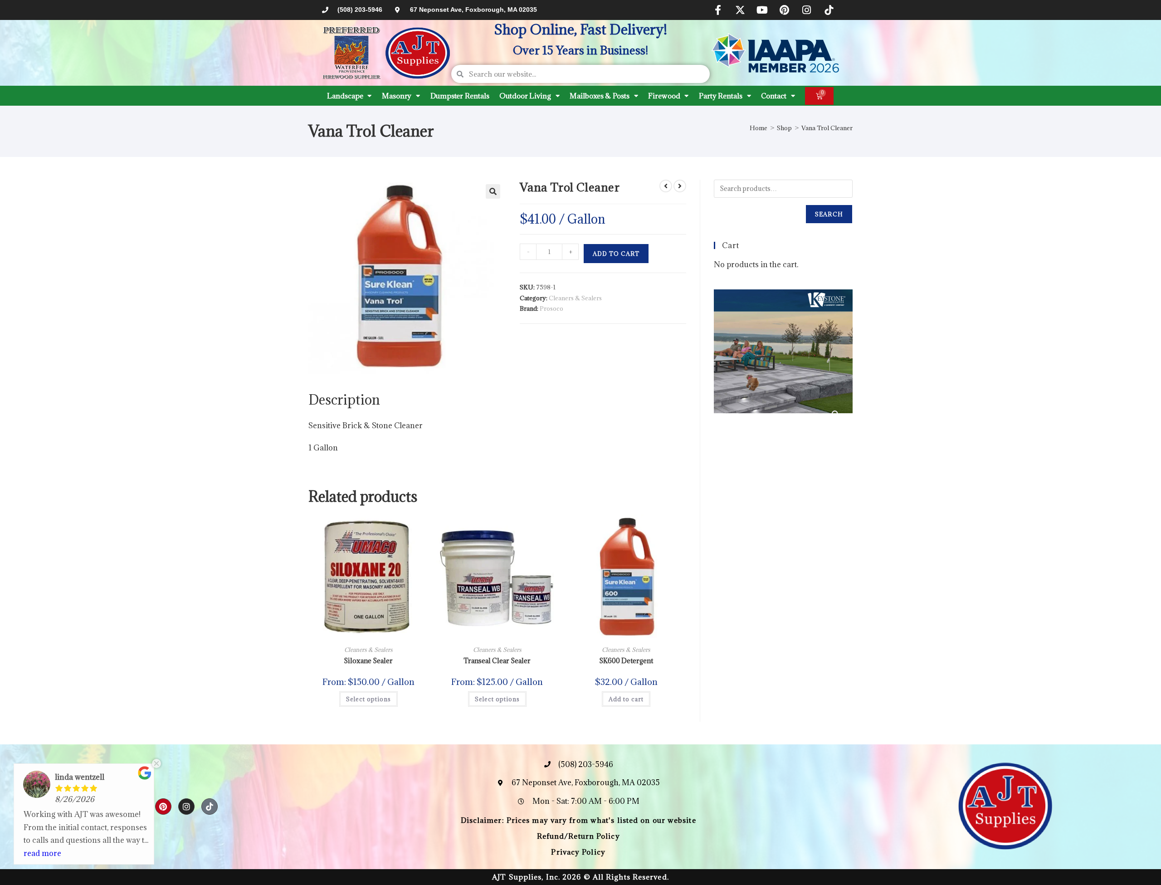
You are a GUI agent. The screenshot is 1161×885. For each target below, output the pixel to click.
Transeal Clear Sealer (497, 660)
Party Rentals (720, 95)
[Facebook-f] (718, 10)
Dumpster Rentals (459, 95)
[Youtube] (762, 10)
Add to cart (616, 253)
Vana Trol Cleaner (827, 128)
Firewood (664, 95)
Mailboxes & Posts (599, 95)
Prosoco (551, 308)
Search (829, 214)
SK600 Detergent (626, 660)
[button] (493, 191)
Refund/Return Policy (578, 836)
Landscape (345, 95)
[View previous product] (665, 186)
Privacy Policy (578, 851)
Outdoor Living (525, 95)
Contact (773, 95)
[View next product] (679, 186)
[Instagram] (807, 10)
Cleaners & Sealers (575, 298)
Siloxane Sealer (368, 660)
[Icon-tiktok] (829, 10)
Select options (368, 699)
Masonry (396, 95)
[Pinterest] (785, 10)
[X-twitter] (740, 10)
